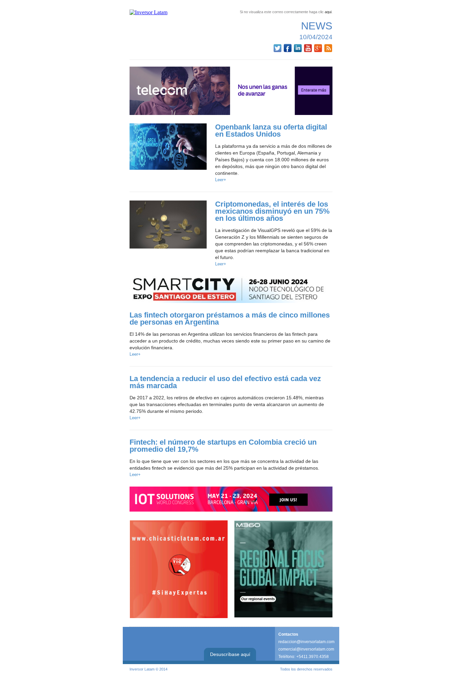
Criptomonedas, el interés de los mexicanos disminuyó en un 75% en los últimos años (272, 211)
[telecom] (231, 91)
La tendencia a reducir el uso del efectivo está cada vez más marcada (225, 382)
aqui (328, 12)
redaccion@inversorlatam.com (306, 641)
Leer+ (220, 179)
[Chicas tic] (179, 569)
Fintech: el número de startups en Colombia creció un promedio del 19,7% (223, 445)
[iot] (231, 499)
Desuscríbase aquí (230, 654)
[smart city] (231, 289)
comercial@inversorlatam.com (306, 649)
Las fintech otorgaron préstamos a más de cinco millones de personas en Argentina (230, 318)
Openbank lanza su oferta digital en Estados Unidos (271, 130)
